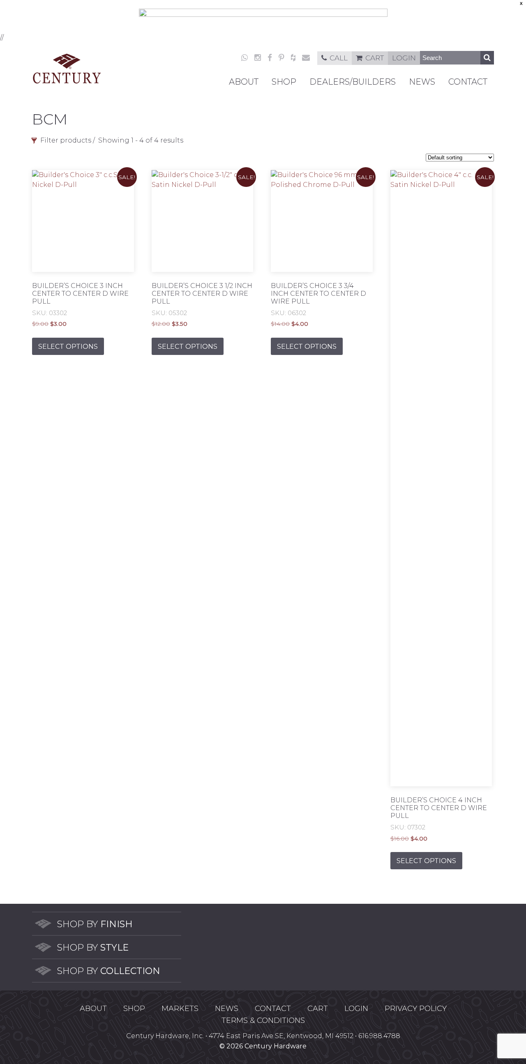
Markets (179, 1008)
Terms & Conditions (263, 1020)
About (243, 82)
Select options (68, 346)
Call (339, 58)
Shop (284, 82)
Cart (374, 58)
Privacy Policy (416, 1008)
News (422, 82)
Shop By (95, 924)
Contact (467, 82)
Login (404, 58)
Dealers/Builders (352, 82)
